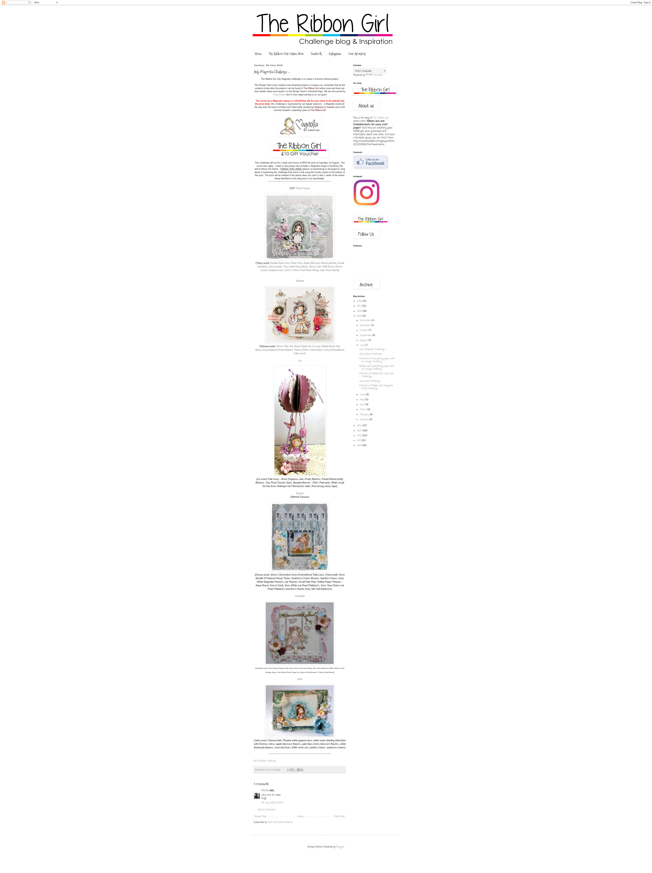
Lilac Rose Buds (329, 270)
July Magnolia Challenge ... (373, 349)
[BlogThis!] (292, 769)
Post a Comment (267, 810)
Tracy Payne (279, 94)
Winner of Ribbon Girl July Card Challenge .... (376, 375)
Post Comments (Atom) (280, 822)
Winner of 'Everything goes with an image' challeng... (376, 360)
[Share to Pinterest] (301, 769)
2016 (360, 311)
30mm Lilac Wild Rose (321, 266)
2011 (359, 440)
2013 (359, 431)
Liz (299, 360)
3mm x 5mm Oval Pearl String (302, 270)
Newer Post (261, 816)
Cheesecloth (275, 266)
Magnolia (319, 107)
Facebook (316, 53)
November (365, 325)
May (362, 400)
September (366, 335)
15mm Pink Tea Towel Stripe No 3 (294, 346)
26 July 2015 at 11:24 (272, 803)
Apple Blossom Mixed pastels (319, 262)
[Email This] (289, 769)
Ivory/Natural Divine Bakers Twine (281, 349)
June (363, 394)
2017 (359, 306)
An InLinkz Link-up (265, 761)
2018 (359, 301)
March (363, 409)
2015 (359, 316)
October (364, 330)
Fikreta (265, 790)
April (363, 404)
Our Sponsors (356, 53)
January (364, 419)
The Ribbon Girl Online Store (286, 53)
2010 (359, 445)
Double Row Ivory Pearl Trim (286, 262)
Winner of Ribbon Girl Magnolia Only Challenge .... (376, 387)
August (364, 340)
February (365, 414)
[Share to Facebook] (298, 769)
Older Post (339, 816)
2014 (359, 426)
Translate (378, 75)
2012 (359, 436)
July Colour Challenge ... (371, 354)
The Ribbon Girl (311, 88)
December (365, 320)
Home (258, 53)
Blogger (340, 847)
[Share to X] (295, 769)
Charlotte (300, 596)
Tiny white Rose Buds (295, 266)
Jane (299, 678)
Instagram (335, 53)
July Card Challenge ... (370, 381)
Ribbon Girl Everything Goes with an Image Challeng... (376, 367)
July (362, 345)
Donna (299, 493)
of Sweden (329, 107)
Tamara (300, 280)
